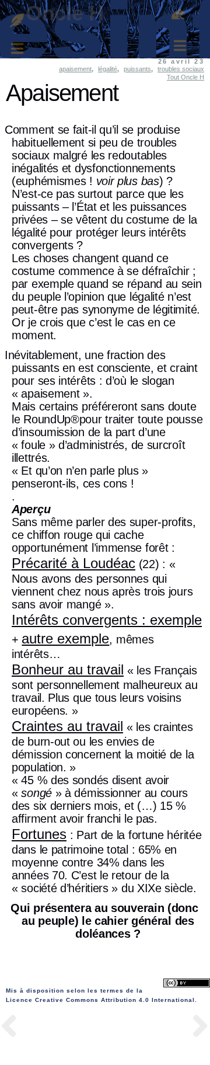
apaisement (75, 68)
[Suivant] (157, 1028)
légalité (107, 68)
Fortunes (39, 834)
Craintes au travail (67, 726)
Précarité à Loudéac (73, 563)
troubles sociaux (181, 68)
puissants (137, 68)
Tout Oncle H (185, 77)
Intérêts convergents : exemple (107, 620)
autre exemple (65, 638)
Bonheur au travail (68, 669)
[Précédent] (52, 1028)
